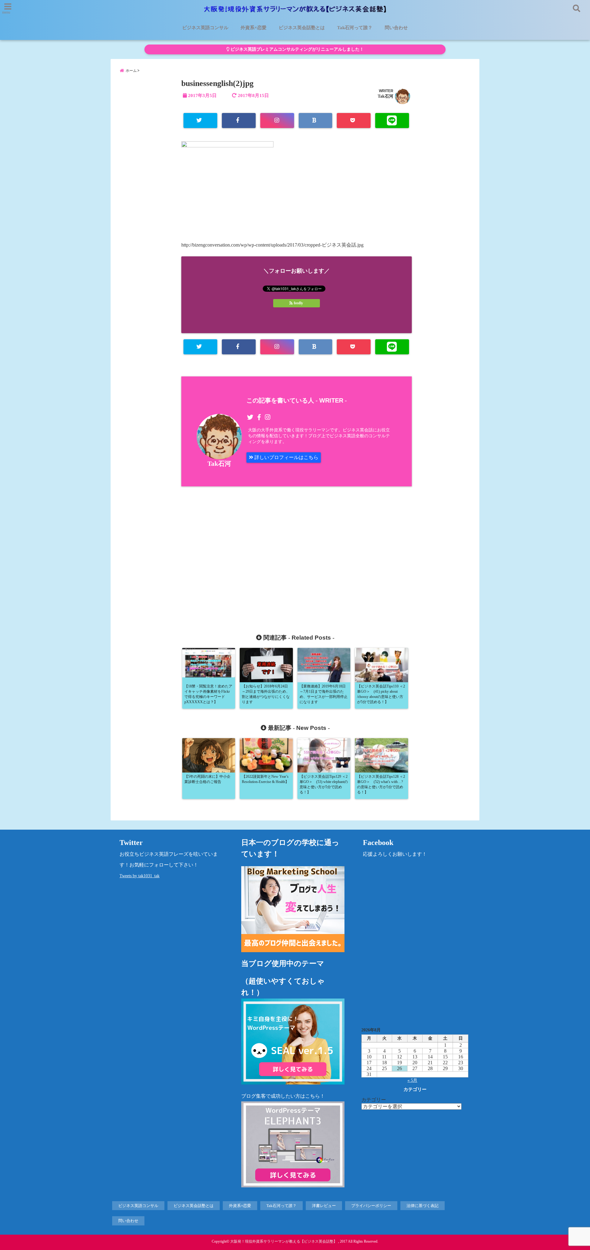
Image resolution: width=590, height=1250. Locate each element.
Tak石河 (385, 96)
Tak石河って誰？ (354, 27)
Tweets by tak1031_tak (139, 876)
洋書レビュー (324, 1205)
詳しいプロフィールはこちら (285, 457)
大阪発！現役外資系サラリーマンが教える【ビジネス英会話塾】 (283, 1241)
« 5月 (412, 1080)
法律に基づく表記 (423, 1205)
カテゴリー (373, 1099)
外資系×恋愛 (253, 27)
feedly (298, 303)
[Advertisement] (241, 553)
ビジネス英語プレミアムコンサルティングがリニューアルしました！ (296, 49)
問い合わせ (396, 27)
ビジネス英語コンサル (205, 27)
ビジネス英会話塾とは (302, 27)
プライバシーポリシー (371, 1205)
